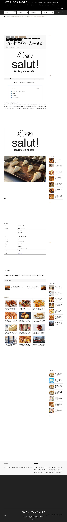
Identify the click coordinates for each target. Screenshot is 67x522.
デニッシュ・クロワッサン (35, 38)
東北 (24, 467)
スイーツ (17, 38)
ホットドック (53, 470)
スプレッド (21, 38)
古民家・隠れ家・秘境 (38, 472)
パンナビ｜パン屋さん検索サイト (33, 513)
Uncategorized (41, 516)
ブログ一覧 (26, 517)
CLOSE (38, 88)
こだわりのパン (48, 467)
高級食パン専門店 (58, 472)
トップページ (25, 516)
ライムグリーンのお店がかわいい (18, 91)
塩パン (44, 472)
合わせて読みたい (16, 97)
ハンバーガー (44, 470)
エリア (5, 467)
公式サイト (20, 253)
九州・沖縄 (13, 467)
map (14, 93)
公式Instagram (20, 250)
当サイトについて (60, 8)
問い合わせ (30, 517)
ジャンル (35, 467)
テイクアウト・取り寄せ (27, 38)
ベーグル (48, 470)
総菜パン (47, 472)
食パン (54, 472)
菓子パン (50, 472)
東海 (26, 467)
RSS (5, 515)
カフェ (8, 38)
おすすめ (36, 516)
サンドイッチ (12, 38)
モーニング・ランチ (59, 470)
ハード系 (40, 470)
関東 (31, 467)
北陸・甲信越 (21, 467)
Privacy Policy (39, 517)
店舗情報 (14, 95)
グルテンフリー (43, 467)
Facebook (4, 515)
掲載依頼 (34, 517)
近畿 (28, 467)
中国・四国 (8, 467)
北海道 (17, 467)
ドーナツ (36, 470)
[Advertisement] (33, 25)
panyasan (9, 280)
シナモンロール (59, 467)
